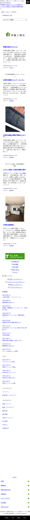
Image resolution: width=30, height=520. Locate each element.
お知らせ (11, 67)
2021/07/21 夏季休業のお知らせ (8, 345)
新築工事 (4, 411)
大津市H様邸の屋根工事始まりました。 (14, 135)
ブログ (7, 12)
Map (19, 517)
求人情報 (4, 421)
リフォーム (5, 392)
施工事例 (11, 100)
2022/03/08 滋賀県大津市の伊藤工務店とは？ (12, 321)
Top (24, 517)
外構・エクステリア (8, 407)
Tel (13, 517)
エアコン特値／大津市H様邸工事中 (14, 169)
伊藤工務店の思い (6, 490)
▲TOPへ (15, 477)
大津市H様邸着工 (8, 225)
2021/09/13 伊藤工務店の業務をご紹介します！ (12, 339)
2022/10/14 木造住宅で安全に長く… (9, 377)
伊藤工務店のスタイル (10, 47)
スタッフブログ (5, 498)
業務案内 (3, 485)
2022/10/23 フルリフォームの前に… (9, 360)
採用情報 (3, 494)
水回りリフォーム (7, 418)
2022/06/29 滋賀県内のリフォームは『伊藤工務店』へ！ (13, 315)
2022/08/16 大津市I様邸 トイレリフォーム (11, 296)
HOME (3, 12)
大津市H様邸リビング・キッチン (13, 80)
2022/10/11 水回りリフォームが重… (9, 382)
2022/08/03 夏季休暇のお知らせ (8, 301)
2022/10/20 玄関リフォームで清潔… (9, 366)
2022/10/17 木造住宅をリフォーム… (9, 371)
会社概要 (3, 502)
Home (6, 517)
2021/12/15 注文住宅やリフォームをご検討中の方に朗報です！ (14, 327)
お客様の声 (5, 428)
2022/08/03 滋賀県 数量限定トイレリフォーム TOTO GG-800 (14, 308)
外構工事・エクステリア (9, 395)
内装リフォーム (6, 404)
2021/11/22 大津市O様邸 (6, 334)
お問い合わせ (4, 507)
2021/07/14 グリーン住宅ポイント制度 (10, 350)
